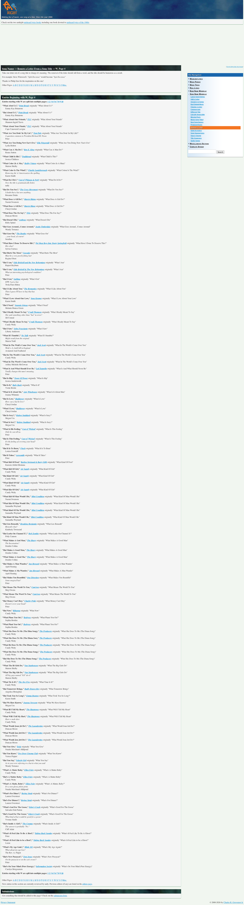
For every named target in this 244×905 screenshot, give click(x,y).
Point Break (24, 105)
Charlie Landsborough (37, 170)
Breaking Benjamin (28, 523)
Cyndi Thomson (35, 312)
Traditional (26, 156)
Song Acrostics (196, 131)
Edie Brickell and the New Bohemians (29, 262)
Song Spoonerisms (197, 133)
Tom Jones (27, 856)
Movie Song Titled (197, 120)
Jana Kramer (36, 298)
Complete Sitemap (197, 147)
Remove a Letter (197, 128)
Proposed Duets (196, 125)
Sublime (17, 279)
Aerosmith (20, 455)
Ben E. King (29, 149)
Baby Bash (17, 385)
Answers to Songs (197, 102)
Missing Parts (196, 117)
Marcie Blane (29, 206)
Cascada (26, 252)
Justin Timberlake (42, 226)
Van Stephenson (31, 665)
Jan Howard (34, 563)
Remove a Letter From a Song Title (34, 68)
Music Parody (195, 82)
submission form (60, 895)
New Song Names (197, 122)
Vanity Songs (195, 141)
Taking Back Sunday (43, 833)
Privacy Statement (8, 902)
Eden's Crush (34, 807)
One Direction (33, 577)
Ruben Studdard (23, 415)
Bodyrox (27, 617)
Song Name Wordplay (198, 94)
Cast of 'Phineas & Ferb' (29, 179)
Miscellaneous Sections (199, 144)
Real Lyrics (194, 88)
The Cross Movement (29, 189)
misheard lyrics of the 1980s (78, 22)
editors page (87, 883)
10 (62, 101)
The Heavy (31, 540)
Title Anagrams (196, 138)
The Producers (46, 631)
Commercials (195, 109)
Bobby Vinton (30, 163)
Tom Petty (37, 133)
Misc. (64, 85)
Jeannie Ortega (21, 305)
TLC (29, 119)
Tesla (19, 746)
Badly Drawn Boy (32, 688)
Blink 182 (29, 847)
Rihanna (16, 610)
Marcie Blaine (30, 199)
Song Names (8, 68)
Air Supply (25, 469)
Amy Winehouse (30, 392)
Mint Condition (38, 496)
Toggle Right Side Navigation (235, 67)
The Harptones (32, 709)
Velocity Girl (21, 760)
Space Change (196, 136)
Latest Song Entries (198, 97)
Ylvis (28, 213)
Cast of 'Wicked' (29, 429)
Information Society (44, 866)
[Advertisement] (122, 45)
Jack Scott (41, 345)
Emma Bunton (32, 695)
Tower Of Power (21, 378)
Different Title (195, 112)
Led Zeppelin (41, 368)
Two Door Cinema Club (28, 753)
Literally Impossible (198, 115)
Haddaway (19, 398)
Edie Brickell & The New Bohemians (29, 269)
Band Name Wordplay (198, 91)
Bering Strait (27, 793)
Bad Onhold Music (197, 104)
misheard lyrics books (32, 22)
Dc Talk (25, 335)
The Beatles (21, 233)
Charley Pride (30, 601)
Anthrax (22, 219)
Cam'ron (35, 587)
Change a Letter (196, 107)
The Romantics (30, 288)
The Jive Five (24, 682)
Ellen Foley (29, 770)
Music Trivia (195, 85)
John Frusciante (21, 328)
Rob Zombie (34, 533)
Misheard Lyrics (196, 79)
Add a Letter (195, 99)
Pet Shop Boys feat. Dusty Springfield (51, 243)
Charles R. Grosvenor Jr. (233, 902)
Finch (23, 448)
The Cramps (28, 823)
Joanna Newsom (30, 702)
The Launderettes (35, 726)
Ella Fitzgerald (43, 142)
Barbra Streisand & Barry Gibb (34, 462)
